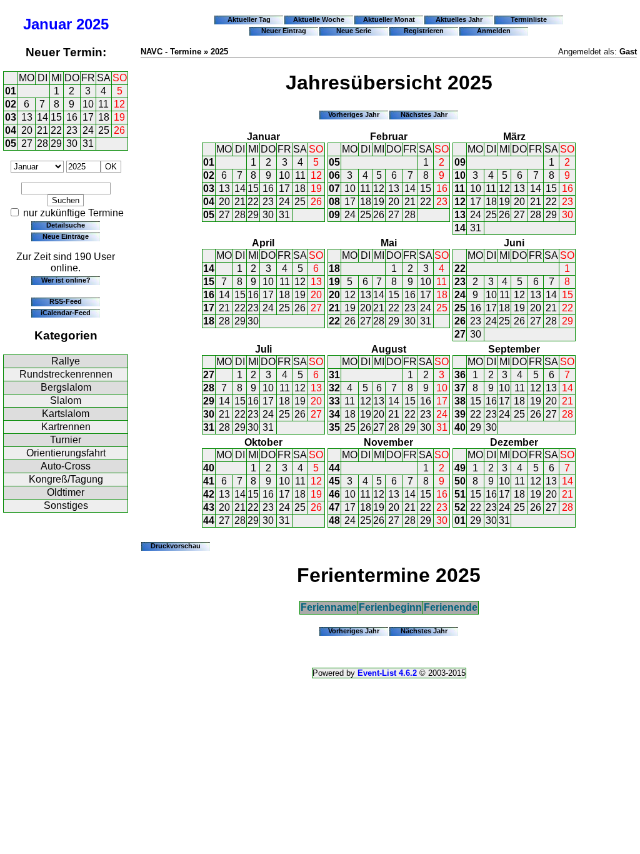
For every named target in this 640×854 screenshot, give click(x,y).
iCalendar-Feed (66, 312)
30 (72, 143)
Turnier (65, 440)
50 (460, 481)
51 (460, 494)
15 (56, 117)
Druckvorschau (176, 546)
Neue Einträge (65, 236)
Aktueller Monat (389, 19)
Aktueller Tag (249, 19)
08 (334, 201)
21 (42, 130)
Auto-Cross (66, 466)
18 (103, 117)
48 (334, 520)
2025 (92, 24)
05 (10, 143)
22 (56, 130)
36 (460, 374)
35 (334, 427)
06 (334, 175)
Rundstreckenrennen (65, 374)
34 (334, 414)
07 (334, 188)
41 (208, 481)
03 (10, 117)
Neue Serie (353, 30)
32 (334, 388)
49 (460, 468)
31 (88, 143)
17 (88, 117)
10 (88, 104)
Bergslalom (66, 387)
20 (26, 130)
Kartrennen (66, 426)
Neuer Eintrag (283, 30)
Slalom (65, 400)
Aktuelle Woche (318, 19)
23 (72, 130)
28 (42, 143)
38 (460, 401)
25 (103, 130)
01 (10, 91)
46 (334, 494)
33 (334, 401)
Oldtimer (65, 492)
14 (42, 117)
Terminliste (529, 19)
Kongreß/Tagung (66, 479)
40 (460, 427)
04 (10, 130)
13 (26, 117)
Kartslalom (65, 413)
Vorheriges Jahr (353, 114)
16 (72, 117)
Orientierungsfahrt (66, 453)
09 (334, 214)
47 (334, 507)
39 (460, 414)
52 (460, 507)
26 (119, 130)
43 (208, 507)
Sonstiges (66, 505)
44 (208, 520)
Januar (47, 24)
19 (119, 117)
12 (119, 104)
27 (26, 143)
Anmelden (494, 30)
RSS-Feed (65, 301)
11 (103, 104)
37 (460, 388)
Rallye (65, 361)
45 (334, 481)
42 (208, 494)
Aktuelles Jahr (459, 19)
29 (56, 143)
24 (88, 130)
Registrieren (424, 30)
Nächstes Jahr (424, 114)
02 (10, 104)
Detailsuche (65, 225)
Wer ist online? (66, 280)
